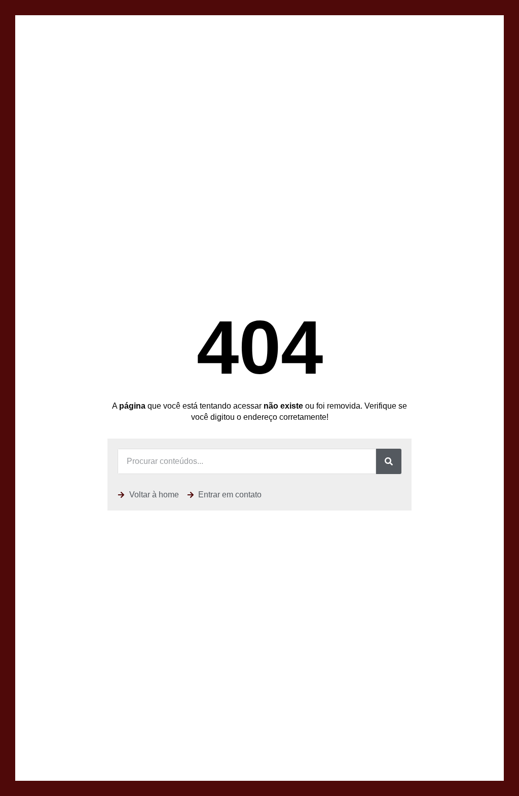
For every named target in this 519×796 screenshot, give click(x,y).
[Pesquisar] (388, 461)
